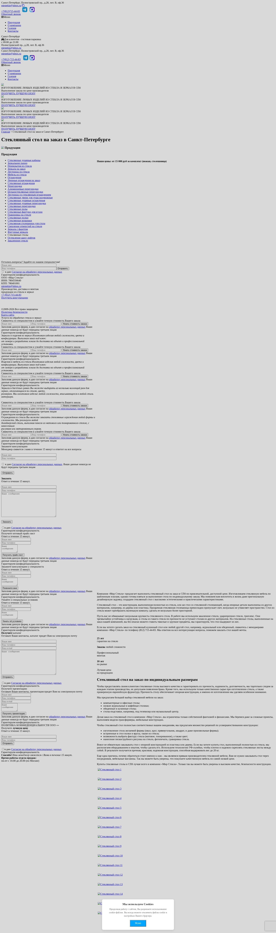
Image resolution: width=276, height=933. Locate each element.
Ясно (138, 923)
